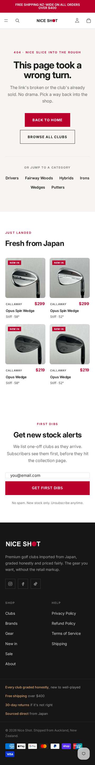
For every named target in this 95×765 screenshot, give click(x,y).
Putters (58, 187)
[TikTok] (36, 584)
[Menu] (6, 21)
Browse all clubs (47, 137)
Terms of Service (66, 633)
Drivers (12, 178)
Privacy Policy (64, 613)
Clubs (10, 613)
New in (11, 643)
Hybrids (66, 178)
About (10, 663)
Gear (9, 633)
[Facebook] (23, 584)
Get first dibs (47, 488)
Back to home (47, 120)
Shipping (59, 643)
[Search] (17, 20)
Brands (11, 623)
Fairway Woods (39, 178)
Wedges (38, 187)
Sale (9, 653)
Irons (84, 178)
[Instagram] (10, 584)
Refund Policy (63, 623)
